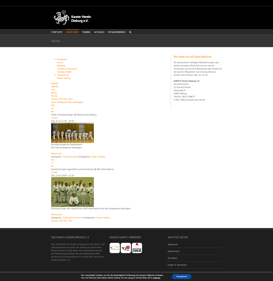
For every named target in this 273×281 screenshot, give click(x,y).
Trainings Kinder (64, 71)
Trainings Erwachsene (67, 68)
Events (60, 62)
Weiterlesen (56, 153)
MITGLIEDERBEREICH (117, 32)
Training (67, 78)
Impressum (173, 244)
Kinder (60, 78)
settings (156, 278)
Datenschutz (173, 251)
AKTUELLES (99, 32)
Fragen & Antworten (177, 264)
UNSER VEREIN (72, 32)
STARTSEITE (56, 32)
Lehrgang (61, 65)
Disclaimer (172, 258)
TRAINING (86, 32)
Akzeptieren (181, 276)
